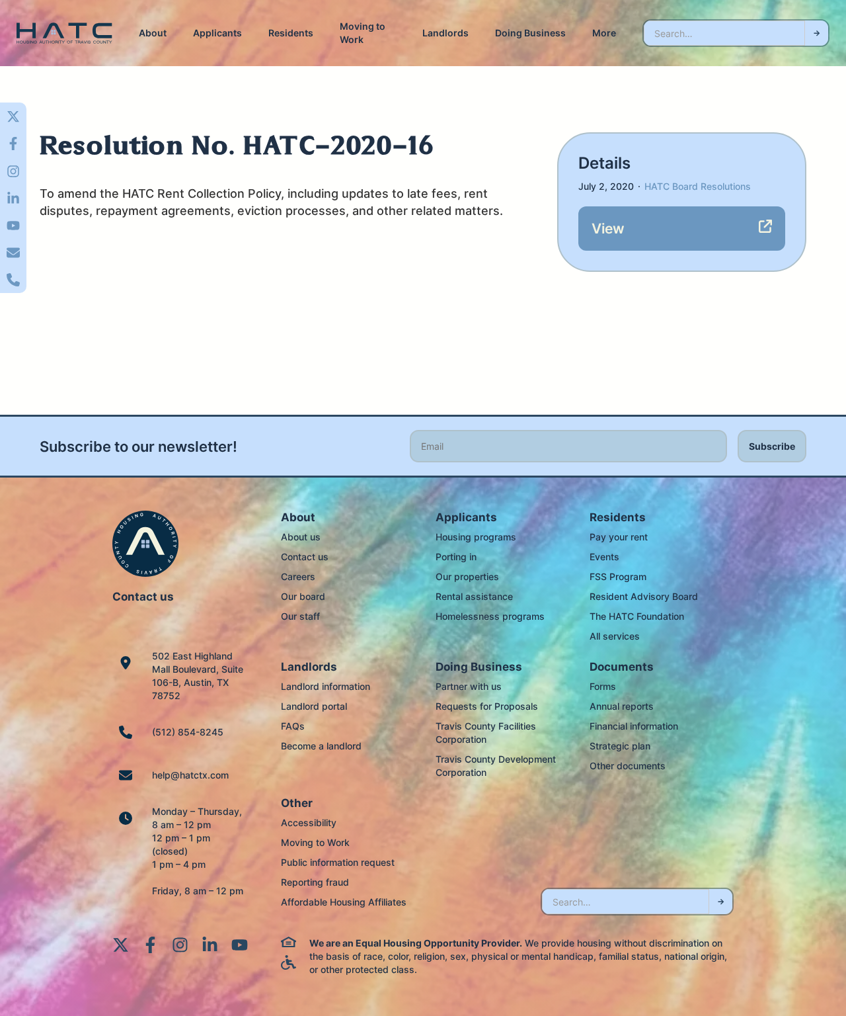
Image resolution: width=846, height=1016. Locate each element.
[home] (64, 33)
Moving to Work (362, 33)
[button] (153, 33)
